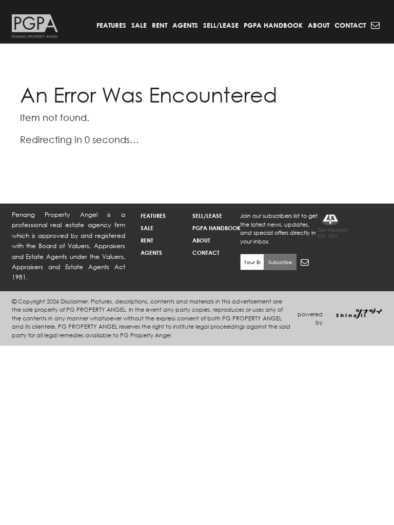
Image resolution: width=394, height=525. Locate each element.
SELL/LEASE (221, 25)
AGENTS (185, 25)
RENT (159, 25)
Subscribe (280, 262)
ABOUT (318, 25)
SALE (139, 25)
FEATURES (111, 25)
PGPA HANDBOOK (273, 25)
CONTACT (350, 25)
